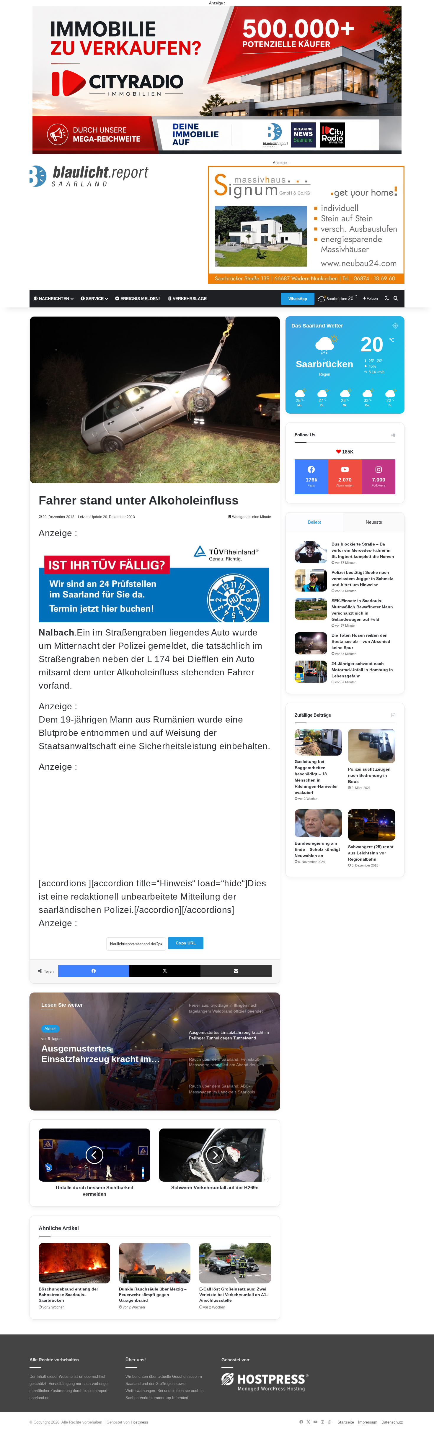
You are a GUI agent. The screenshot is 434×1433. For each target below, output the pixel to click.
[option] (155, 1052)
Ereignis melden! (139, 298)
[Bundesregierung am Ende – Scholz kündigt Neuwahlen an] (318, 823)
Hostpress (139, 1422)
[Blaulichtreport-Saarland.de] (89, 176)
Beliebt (314, 522)
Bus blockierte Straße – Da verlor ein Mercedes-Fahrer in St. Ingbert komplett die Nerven (363, 550)
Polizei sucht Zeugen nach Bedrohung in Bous (369, 775)
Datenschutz (392, 1422)
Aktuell (50, 1028)
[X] (164, 971)
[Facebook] (93, 971)
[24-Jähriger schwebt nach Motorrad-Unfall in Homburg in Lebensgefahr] (311, 672)
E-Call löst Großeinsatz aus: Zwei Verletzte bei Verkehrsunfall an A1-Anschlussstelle (233, 1295)
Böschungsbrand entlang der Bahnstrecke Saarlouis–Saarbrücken (68, 1295)
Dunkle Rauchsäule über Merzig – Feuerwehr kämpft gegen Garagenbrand (153, 1295)
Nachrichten (53, 298)
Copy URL (186, 943)
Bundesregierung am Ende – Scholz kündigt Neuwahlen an (317, 849)
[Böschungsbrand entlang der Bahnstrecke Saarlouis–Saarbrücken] (74, 1263)
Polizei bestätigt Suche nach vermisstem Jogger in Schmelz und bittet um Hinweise (362, 578)
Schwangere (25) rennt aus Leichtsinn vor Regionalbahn (371, 853)
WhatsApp (297, 299)
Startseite (345, 1422)
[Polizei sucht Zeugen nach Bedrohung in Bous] (371, 746)
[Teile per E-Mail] (236, 971)
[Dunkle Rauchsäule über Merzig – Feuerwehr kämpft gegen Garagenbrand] (154, 1263)
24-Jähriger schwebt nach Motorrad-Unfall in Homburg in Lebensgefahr (362, 669)
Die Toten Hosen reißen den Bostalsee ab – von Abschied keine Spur (361, 641)
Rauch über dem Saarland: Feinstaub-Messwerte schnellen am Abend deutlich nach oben (108, 1054)
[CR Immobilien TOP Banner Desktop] (217, 79)
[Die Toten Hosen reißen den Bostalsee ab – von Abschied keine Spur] (311, 643)
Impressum (367, 1422)
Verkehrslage (189, 298)
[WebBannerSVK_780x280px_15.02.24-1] (154, 619)
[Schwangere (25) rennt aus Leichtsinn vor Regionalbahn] (371, 825)
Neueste (374, 522)
